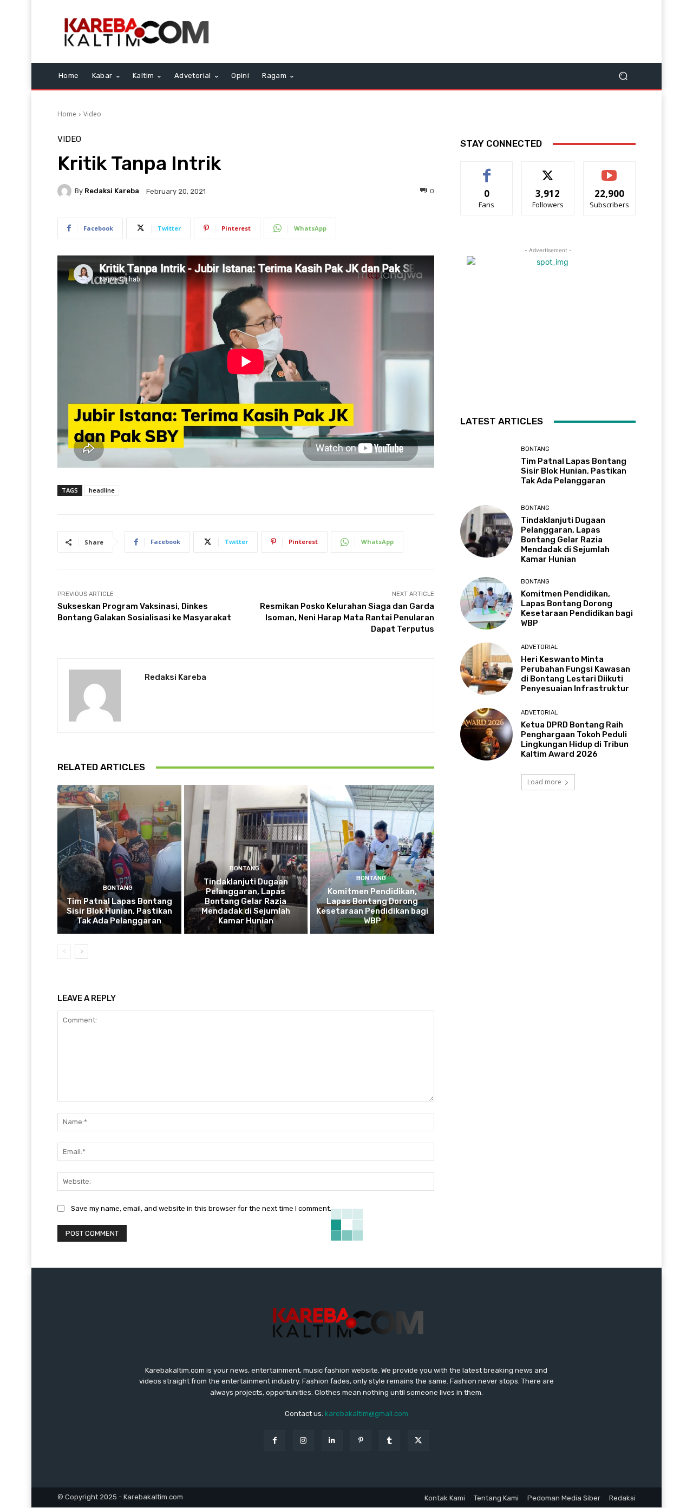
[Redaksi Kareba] (66, 191)
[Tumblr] (389, 1440)
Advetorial (539, 647)
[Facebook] (274, 1440)
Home (66, 114)
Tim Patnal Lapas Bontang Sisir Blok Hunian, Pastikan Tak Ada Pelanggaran (119, 911)
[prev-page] (64, 952)
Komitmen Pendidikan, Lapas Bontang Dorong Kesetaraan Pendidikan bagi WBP (372, 906)
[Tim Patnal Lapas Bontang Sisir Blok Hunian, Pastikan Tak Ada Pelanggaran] (119, 859)
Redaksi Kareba (111, 190)
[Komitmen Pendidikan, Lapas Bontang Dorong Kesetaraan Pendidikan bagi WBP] (372, 859)
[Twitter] (418, 1440)
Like (487, 170)
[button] (623, 76)
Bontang (118, 888)
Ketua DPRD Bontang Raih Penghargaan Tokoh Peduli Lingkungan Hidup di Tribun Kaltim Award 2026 (575, 739)
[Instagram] (303, 1440)
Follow (548, 170)
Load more (544, 781)
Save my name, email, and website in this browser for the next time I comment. (201, 1208)
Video (92, 114)
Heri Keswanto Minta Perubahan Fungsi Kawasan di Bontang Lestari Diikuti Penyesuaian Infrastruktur (575, 673)
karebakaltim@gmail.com (366, 1413)
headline (102, 490)
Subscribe (609, 170)
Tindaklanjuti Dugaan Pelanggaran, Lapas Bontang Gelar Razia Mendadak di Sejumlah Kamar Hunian (245, 901)
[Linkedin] (332, 1440)
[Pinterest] (360, 1440)
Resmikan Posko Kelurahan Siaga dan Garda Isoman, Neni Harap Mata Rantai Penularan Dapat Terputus (347, 617)
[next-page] (81, 952)
